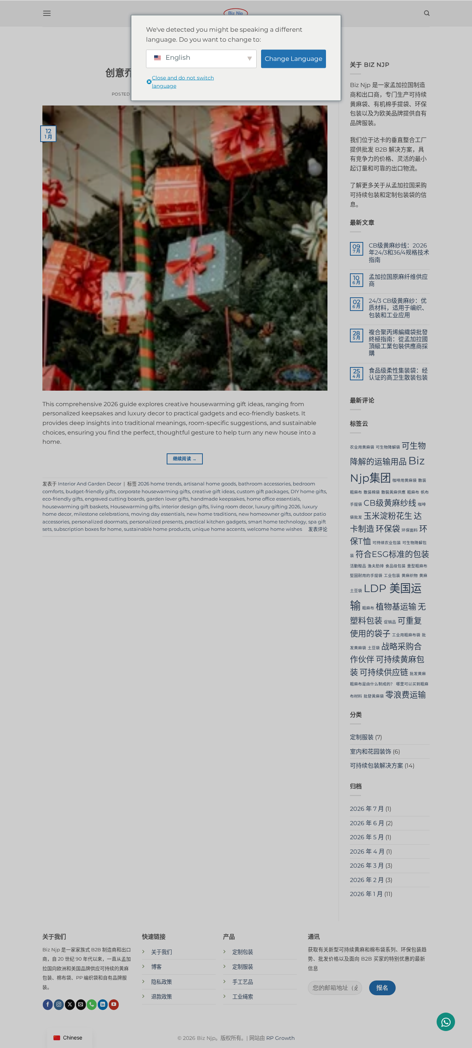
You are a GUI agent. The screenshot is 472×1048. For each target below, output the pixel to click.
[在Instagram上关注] (59, 1004)
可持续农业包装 (386, 542)
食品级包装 (395, 566)
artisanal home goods (210, 484)
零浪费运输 (405, 694)
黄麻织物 (410, 575)
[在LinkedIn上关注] (103, 1004)
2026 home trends (159, 484)
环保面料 (410, 530)
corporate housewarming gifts (154, 491)
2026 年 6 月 (367, 823)
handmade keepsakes (217, 499)
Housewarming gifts (134, 506)
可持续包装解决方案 (376, 765)
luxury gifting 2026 (277, 506)
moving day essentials (157, 514)
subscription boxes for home (88, 529)
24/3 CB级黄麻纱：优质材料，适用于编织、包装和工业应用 (398, 307)
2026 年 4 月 (367, 851)
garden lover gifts (167, 499)
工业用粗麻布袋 (406, 635)
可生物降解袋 (388, 447)
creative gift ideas (213, 491)
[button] (46, 13)
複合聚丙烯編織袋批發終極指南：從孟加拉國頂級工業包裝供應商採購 (398, 343)
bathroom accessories (264, 484)
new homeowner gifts (265, 514)
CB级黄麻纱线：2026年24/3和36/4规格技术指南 (399, 252)
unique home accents (218, 529)
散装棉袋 (372, 492)
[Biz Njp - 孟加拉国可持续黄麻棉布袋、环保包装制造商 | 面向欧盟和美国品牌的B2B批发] (236, 13)
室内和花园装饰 (370, 751)
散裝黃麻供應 (393, 492)
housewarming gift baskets (75, 506)
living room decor (232, 506)
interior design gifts (185, 506)
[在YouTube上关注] (114, 1004)
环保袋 (388, 528)
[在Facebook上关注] (48, 1004)
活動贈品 (358, 566)
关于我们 (161, 952)
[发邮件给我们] (81, 1004)
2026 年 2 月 (367, 879)
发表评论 (317, 529)
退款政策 (161, 996)
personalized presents (156, 522)
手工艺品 (242, 982)
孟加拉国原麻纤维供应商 (398, 280)
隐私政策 (161, 982)
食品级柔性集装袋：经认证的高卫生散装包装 (398, 374)
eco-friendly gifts (62, 499)
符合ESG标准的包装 (392, 554)
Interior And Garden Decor (89, 484)
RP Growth (280, 1038)
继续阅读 (185, 458)
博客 (156, 967)
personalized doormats (99, 522)
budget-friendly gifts (90, 491)
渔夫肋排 (376, 566)
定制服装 (362, 737)
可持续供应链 (384, 672)
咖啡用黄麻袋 (404, 480)
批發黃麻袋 (374, 696)
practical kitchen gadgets (215, 522)
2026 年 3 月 (367, 865)
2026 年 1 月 (366, 893)
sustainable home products (157, 529)
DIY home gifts (308, 491)
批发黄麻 (418, 673)
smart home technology (277, 522)
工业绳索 (242, 996)
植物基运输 (396, 606)
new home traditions (211, 514)
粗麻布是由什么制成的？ (372, 684)
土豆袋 (374, 648)
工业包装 (392, 575)
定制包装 (242, 952)
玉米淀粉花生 (388, 515)
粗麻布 (413, 492)
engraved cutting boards (114, 499)
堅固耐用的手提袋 (366, 575)
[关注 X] (70, 1004)
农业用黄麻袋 (362, 447)
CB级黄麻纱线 (390, 503)
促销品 (390, 622)
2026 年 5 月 (367, 837)
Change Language (293, 58)
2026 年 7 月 (367, 808)
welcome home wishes (274, 529)
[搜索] (427, 13)
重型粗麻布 (417, 566)
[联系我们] (92, 1004)
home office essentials (273, 499)
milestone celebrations (101, 514)
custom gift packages (262, 491)
